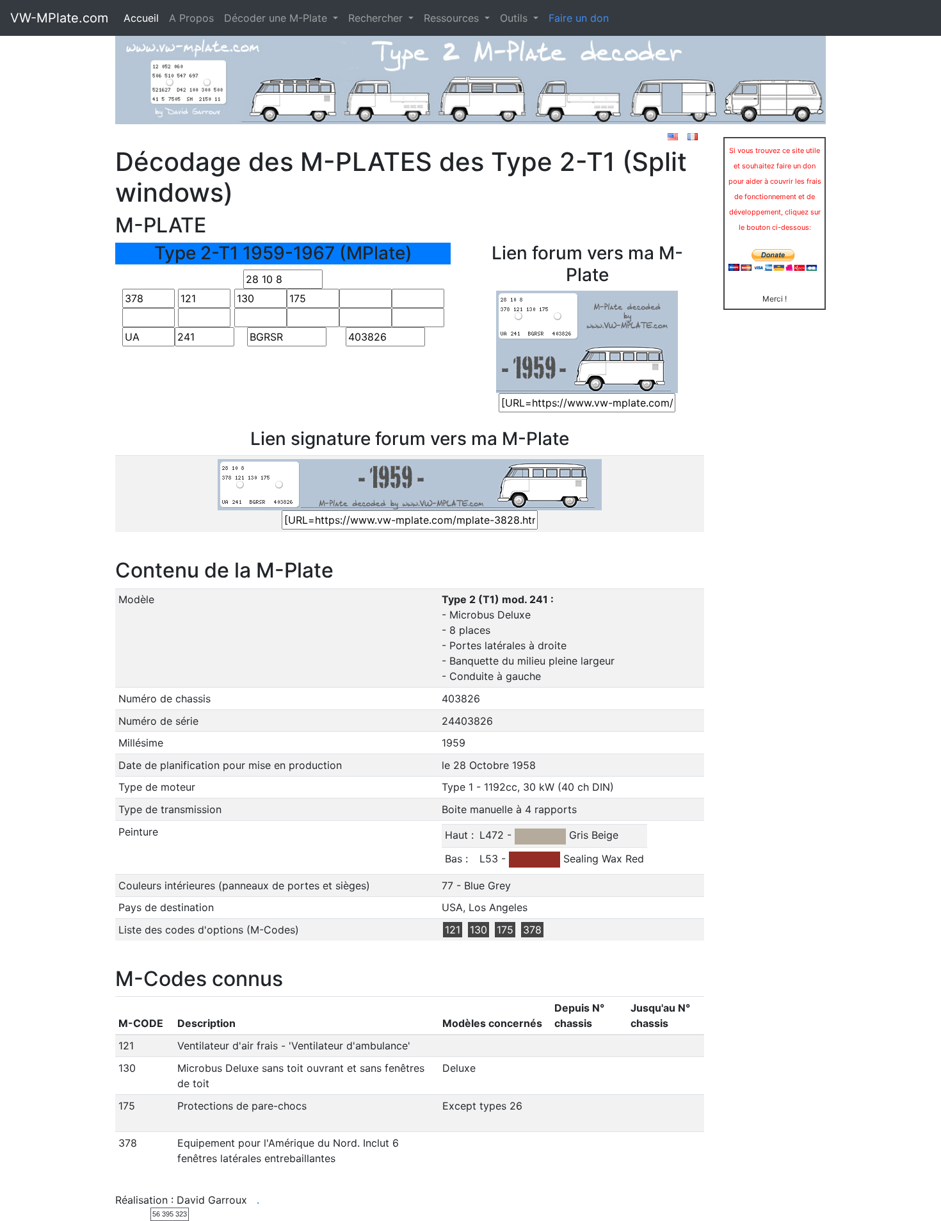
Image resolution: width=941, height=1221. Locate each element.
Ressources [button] (453, 18)
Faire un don (579, 18)
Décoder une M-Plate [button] (277, 18)
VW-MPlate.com (59, 18)
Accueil (141, 18)
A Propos (191, 18)
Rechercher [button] (377, 18)
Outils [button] (515, 18)
